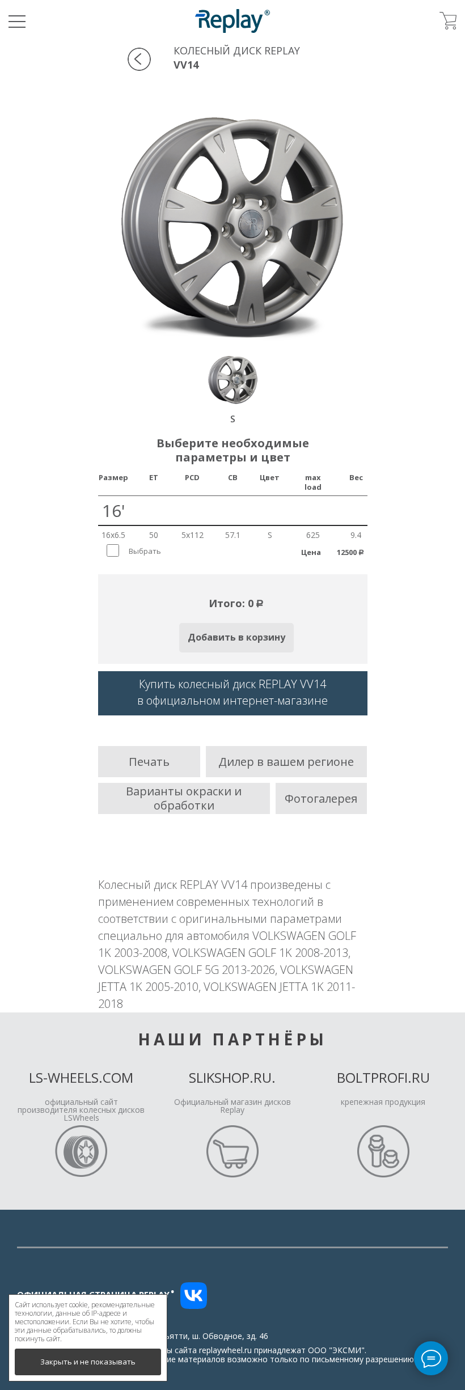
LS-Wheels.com (81, 1077)
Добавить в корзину (236, 637)
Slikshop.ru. (232, 1077)
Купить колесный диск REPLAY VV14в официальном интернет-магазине (232, 692)
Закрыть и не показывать (88, 1362)
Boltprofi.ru (383, 1077)
